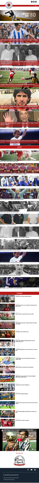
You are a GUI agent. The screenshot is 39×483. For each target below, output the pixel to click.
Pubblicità (8, 475)
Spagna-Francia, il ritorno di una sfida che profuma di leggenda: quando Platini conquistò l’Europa (26, 376)
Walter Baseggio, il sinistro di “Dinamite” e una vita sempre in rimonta (11, 288)
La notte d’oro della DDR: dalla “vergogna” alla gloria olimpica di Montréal (11, 199)
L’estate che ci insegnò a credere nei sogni (6, 186)
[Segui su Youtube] (34, 2)
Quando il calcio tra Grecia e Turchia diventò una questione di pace (18, 84)
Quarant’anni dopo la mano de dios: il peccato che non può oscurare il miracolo (27, 403)
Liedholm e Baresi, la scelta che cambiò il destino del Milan (9, 212)
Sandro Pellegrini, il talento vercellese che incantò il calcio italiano (10, 275)
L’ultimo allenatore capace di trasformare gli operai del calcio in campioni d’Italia (25, 359)
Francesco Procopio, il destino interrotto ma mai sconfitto (9, 161)
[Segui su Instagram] (36, 2)
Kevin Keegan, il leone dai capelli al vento (22, 331)
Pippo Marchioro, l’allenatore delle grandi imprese (8, 224)
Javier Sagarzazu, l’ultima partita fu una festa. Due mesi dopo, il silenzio (19, 40)
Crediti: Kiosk (16, 475)
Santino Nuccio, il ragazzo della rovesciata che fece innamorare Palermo (19, 106)
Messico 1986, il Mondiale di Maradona (22, 393)
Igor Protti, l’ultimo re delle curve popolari (22, 420)
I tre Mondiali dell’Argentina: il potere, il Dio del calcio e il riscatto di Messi (26, 350)
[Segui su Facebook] (32, 2)
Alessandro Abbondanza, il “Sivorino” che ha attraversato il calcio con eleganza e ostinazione (14, 237)
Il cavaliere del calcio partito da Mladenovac (22, 384)
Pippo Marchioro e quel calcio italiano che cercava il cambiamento (10, 250)
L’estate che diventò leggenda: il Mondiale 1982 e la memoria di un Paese (26, 412)
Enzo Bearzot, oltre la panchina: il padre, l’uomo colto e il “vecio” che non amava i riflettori (19, 123)
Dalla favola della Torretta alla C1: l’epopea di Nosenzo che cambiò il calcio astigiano (13, 174)
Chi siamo (4, 475)
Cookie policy (12, 475)
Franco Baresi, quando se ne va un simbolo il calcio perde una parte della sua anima (26, 306)
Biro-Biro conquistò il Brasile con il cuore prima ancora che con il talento (11, 262)
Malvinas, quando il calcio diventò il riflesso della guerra (24, 367)
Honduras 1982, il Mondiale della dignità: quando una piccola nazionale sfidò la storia (25, 341)
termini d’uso (17, 477)
